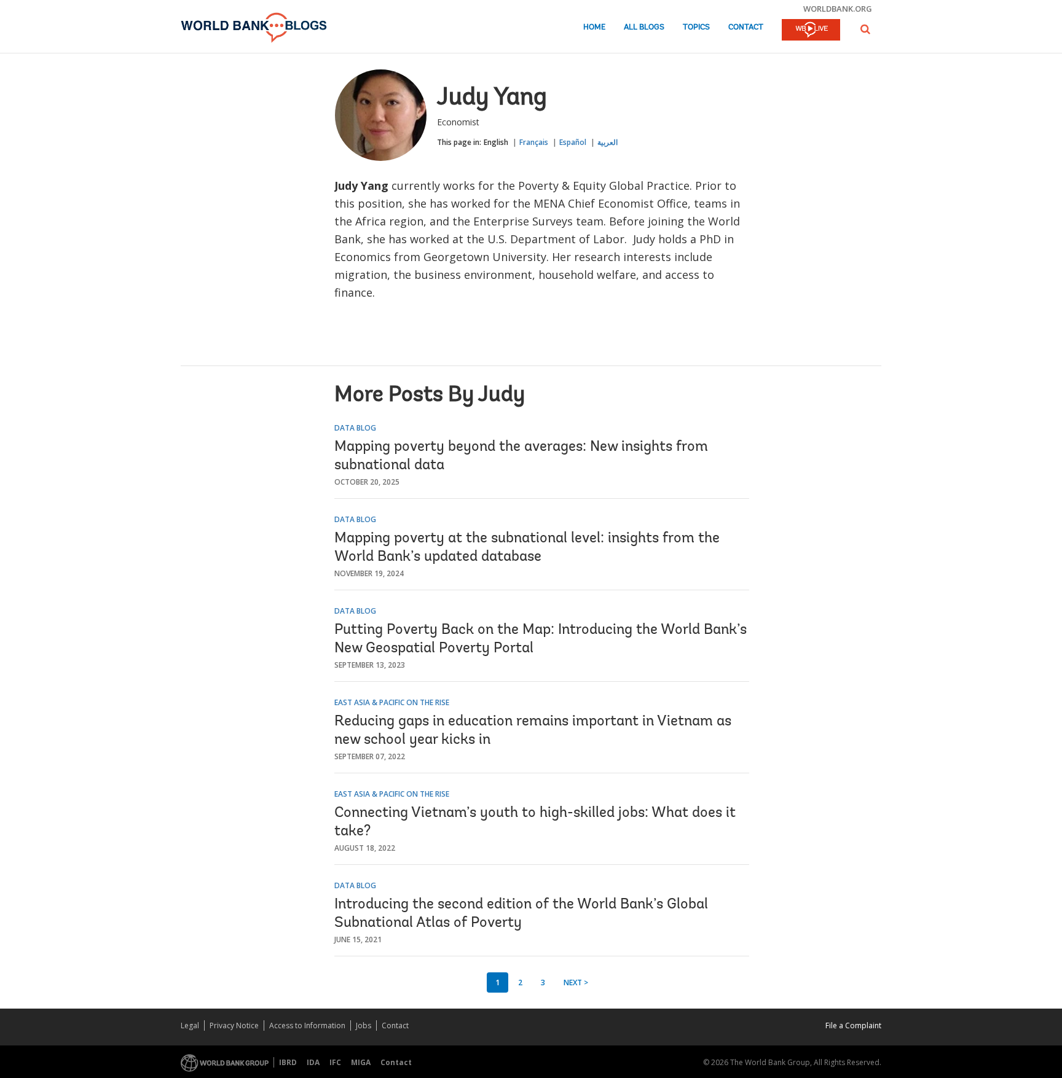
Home (594, 27)
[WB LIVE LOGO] (811, 30)
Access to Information (307, 1025)
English (496, 142)
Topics (696, 27)
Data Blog (355, 428)
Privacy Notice (234, 1025)
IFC (335, 1062)
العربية (607, 142)
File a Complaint (853, 1025)
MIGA (361, 1062)
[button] (865, 29)
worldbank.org (837, 8)
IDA (313, 1062)
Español (572, 142)
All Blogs (644, 27)
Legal (190, 1025)
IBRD (288, 1062)
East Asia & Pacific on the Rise (391, 702)
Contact (745, 27)
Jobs (363, 1025)
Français (533, 142)
